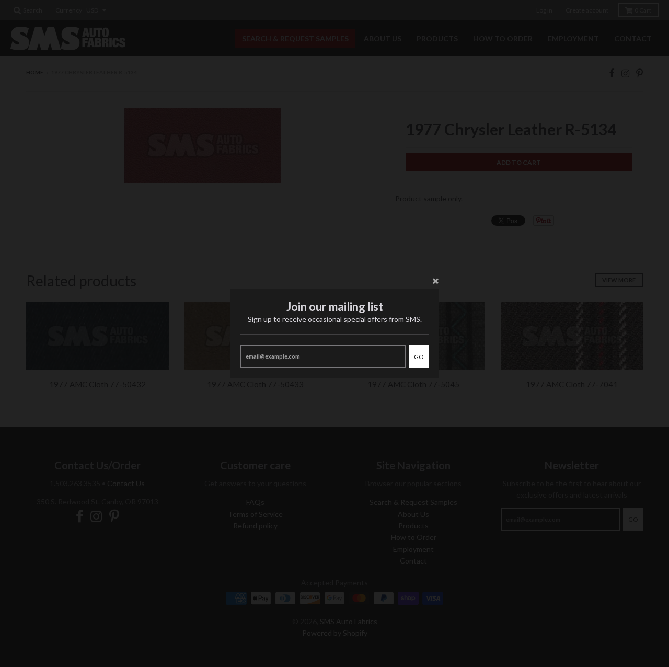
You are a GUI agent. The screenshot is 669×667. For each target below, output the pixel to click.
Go (418, 356)
